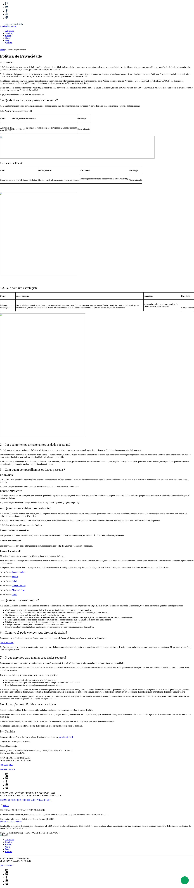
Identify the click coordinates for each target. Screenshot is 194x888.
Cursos (8, 36)
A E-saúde (9, 31)
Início (2, 50)
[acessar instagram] (6, 4)
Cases (7, 38)
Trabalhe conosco (7, 769)
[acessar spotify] (6, 18)
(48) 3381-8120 (6, 765)
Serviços (8, 33)
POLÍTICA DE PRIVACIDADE (37, 800)
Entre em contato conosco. (11, 821)
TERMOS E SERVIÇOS (10, 800)
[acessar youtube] (6, 14)
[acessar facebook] (6, 11)
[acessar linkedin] (6, 8)
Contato (8, 43)
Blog (7, 40)
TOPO (6, 805)
